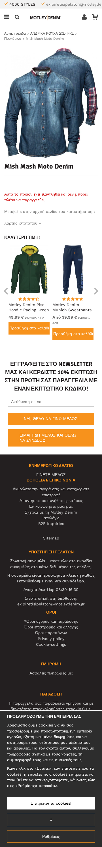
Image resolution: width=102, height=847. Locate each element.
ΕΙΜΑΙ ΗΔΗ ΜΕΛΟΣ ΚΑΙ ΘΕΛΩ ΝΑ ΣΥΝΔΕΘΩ (48, 438)
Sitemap (51, 538)
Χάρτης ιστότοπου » (22, 223)
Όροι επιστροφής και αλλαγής (51, 627)
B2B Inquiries (51, 523)
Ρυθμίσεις (51, 836)
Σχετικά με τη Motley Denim (51, 512)
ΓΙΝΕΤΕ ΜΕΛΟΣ (51, 474)
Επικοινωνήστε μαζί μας (51, 506)
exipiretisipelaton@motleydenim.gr (51, 604)
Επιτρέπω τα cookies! (51, 803)
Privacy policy (51, 638)
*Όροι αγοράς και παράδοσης (51, 621)
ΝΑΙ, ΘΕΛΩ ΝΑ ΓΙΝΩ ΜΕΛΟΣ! (51, 418)
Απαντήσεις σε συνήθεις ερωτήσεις (51, 500)
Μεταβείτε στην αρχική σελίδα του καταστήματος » (49, 211)
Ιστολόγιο (51, 518)
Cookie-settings (51, 644)
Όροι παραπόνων (51, 632)
